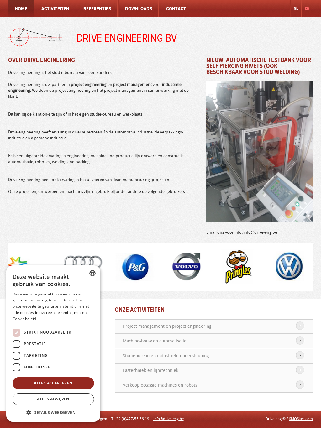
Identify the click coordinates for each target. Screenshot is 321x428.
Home (21, 9)
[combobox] (92, 273)
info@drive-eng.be (260, 232)
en (307, 8)
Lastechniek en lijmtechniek (150, 370)
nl (296, 8)
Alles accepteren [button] (53, 383)
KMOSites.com (301, 419)
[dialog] (53, 343)
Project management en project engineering (167, 326)
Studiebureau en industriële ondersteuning (166, 355)
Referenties (97, 9)
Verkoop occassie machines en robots (160, 385)
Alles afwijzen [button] (53, 399)
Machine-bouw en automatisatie (155, 341)
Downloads (138, 9)
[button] (53, 412)
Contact (176, 9)
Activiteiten (55, 9)
